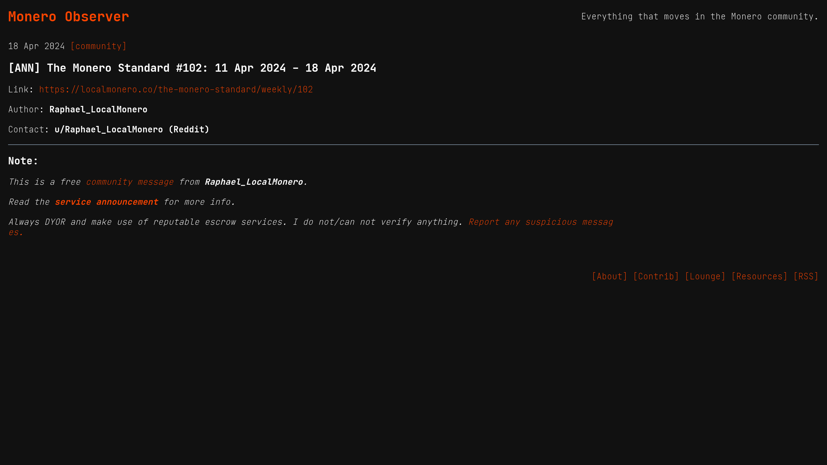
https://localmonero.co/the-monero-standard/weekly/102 (176, 89)
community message (129, 182)
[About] (609, 276)
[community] (98, 46)
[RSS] (806, 276)
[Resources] (759, 276)
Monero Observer (68, 16)
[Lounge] (705, 276)
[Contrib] (656, 276)
